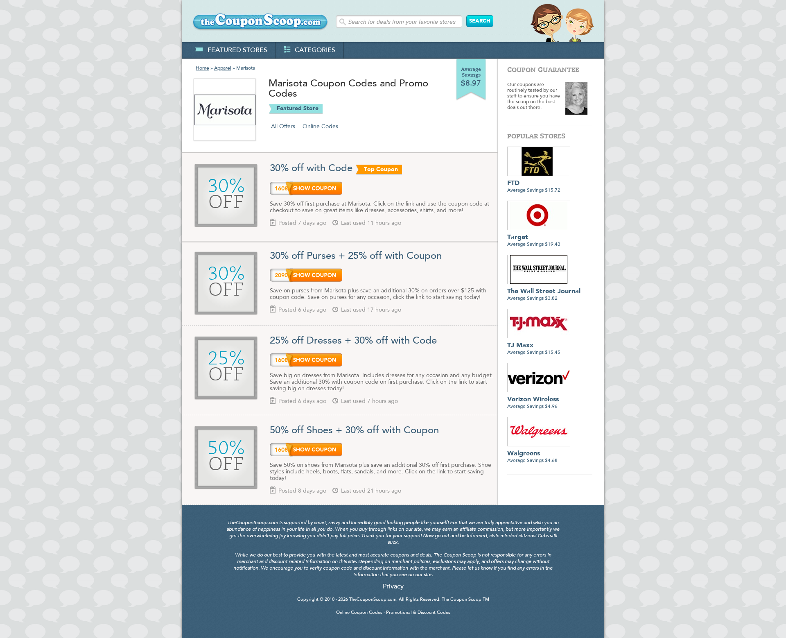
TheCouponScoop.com (372, 599)
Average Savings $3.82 (543, 294)
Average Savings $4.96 (533, 402)
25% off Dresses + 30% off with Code (353, 341)
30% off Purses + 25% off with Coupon (356, 256)
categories (315, 50)
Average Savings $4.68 (532, 456)
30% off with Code (311, 169)
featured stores (237, 50)
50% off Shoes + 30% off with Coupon (354, 431)
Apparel (222, 68)
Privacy (393, 587)
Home (202, 68)
